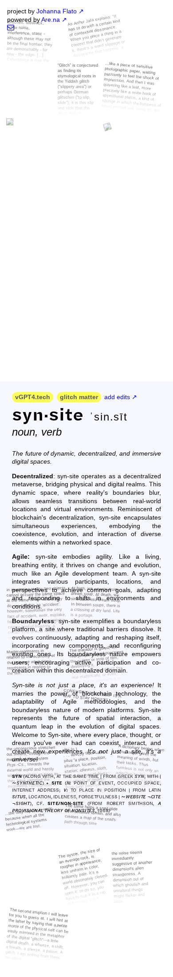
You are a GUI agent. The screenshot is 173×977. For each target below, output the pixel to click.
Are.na (50, 19)
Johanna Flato (56, 11)
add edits (117, 396)
